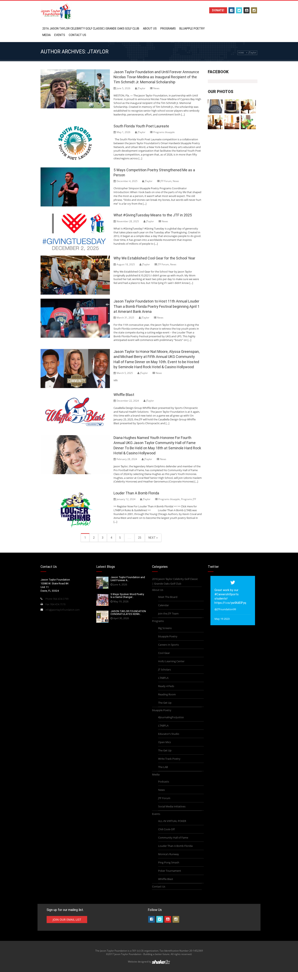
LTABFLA (163, 678)
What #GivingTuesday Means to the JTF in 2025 (153, 215)
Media (46, 35)
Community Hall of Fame (173, 837)
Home (241, 52)
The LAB (163, 767)
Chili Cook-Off (166, 829)
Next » (153, 537)
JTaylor (141, 88)
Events (59, 35)
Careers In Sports (168, 644)
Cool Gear (164, 653)
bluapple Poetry (192, 28)
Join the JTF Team (168, 613)
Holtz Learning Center (171, 661)
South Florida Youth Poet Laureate (141, 126)
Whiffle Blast (124, 394)
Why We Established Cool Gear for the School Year (154, 258)
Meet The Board (167, 597)
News (156, 88)
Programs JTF (188, 499)
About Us (150, 28)
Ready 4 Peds (166, 686)
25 (139, 537)
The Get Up (165, 702)
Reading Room (167, 694)
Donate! (218, 10)
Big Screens (165, 628)
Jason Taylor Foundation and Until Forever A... (127, 579)
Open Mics (164, 742)
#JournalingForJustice (171, 717)
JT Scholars (164, 669)
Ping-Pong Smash (168, 862)
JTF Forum (166, 181)
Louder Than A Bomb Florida (136, 493)
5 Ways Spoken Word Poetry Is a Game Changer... (127, 596)
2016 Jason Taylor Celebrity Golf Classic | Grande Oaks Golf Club (90, 28)
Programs (168, 28)
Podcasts (163, 781)
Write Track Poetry (169, 758)
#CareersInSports (226, 594)
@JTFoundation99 (225, 609)
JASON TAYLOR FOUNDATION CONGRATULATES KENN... (128, 613)
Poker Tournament (169, 871)
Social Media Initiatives (171, 806)
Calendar (163, 605)
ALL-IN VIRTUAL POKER (172, 821)
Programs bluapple (164, 132)
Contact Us (77, 35)
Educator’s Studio (168, 734)
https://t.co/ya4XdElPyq (230, 603)
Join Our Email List (67, 919)
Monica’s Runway (168, 854)
